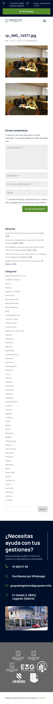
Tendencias (10, 480)
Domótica (9, 342)
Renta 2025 (10, 472)
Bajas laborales (11, 307)
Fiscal (7, 374)
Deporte (8, 335)
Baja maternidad (12, 299)
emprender (9, 350)
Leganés (8, 413)
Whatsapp (28, 11)
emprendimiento (12, 354)
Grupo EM (9, 386)
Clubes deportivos (12, 315)
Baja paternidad (11, 303)
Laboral (8, 409)
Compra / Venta (11, 319)
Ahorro (8, 283)
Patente (8, 445)
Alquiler (8, 288)
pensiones (9, 453)
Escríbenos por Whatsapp (28, 576)
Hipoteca (9, 394)
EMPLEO (9, 347)
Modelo (8, 437)
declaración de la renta (14, 331)
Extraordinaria (11, 366)
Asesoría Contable (12, 291)
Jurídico (8, 406)
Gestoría (8, 382)
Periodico (9, 457)
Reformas (9, 465)
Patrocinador (10, 449)
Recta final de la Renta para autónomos (21, 233)
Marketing (9, 433)
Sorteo (8, 476)
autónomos (9, 295)
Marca (8, 429)
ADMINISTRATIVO (12, 280)
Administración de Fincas (15, 276)
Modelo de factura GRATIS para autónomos (23, 261)
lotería (7, 421)
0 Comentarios (30, 40)
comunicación (11, 323)
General (8, 378)
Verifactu (9, 496)
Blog (7, 311)
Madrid (8, 425)
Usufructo (9, 488)
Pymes (8, 461)
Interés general (11, 401)
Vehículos (9, 492)
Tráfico (8, 484)
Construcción (10, 327)
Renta (7, 468)
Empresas (9, 358)
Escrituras (9, 362)
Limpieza (9, 417)
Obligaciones (10, 441)
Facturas (9, 370)
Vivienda (9, 500)
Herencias (9, 390)
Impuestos (9, 398)
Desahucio (9, 339)
